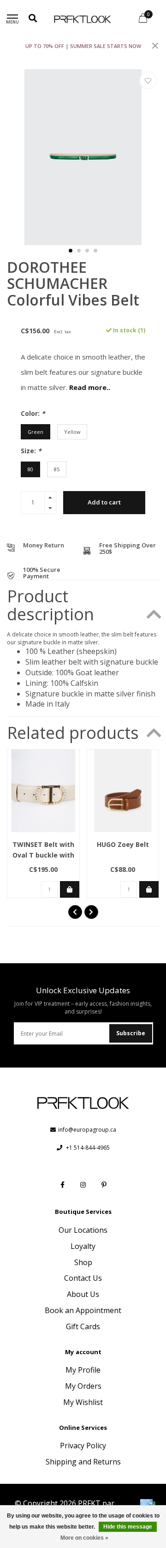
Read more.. (89, 387)
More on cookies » (84, 1538)
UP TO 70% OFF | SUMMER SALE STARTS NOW (83, 45)
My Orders (83, 1386)
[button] (70, 250)
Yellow (72, 431)
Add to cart (104, 502)
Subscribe (130, 1033)
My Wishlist (83, 1402)
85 (56, 469)
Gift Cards (83, 1326)
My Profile (83, 1370)
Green (35, 431)
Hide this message (127, 1527)
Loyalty (83, 1246)
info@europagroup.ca (87, 1130)
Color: (33, 413)
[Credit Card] (147, 1505)
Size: (31, 450)
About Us (83, 1294)
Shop (83, 1262)
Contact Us (83, 1278)
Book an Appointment (83, 1310)
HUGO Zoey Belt (123, 844)
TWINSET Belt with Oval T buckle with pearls (43, 855)
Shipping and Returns (83, 1462)
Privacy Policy (83, 1445)
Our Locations (83, 1230)
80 (30, 469)
